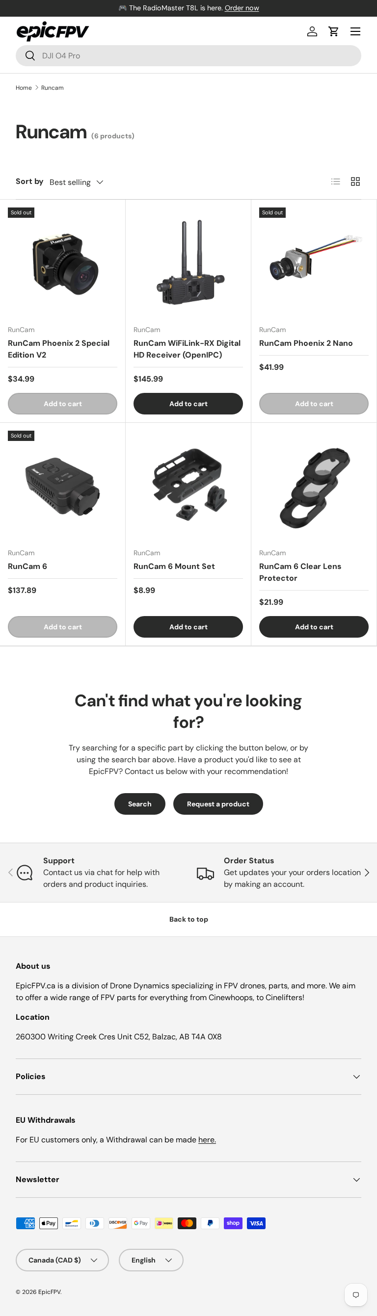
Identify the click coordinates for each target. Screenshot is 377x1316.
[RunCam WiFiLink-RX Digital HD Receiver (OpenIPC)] (188, 262)
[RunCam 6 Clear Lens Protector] (314, 485)
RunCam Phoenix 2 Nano (306, 343)
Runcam (52, 88)
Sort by (30, 181)
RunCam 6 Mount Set (174, 566)
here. (207, 1140)
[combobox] (188, 55)
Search (140, 804)
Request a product (218, 804)
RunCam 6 (27, 566)
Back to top (188, 919)
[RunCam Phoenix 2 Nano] (314, 262)
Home (24, 88)
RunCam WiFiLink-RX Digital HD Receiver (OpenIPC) (187, 349)
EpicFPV (49, 1292)
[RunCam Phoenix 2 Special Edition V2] (62, 262)
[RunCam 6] (62, 485)
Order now (242, 7)
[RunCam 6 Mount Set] (188, 485)
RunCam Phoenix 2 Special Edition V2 (58, 349)
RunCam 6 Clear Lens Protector (300, 572)
